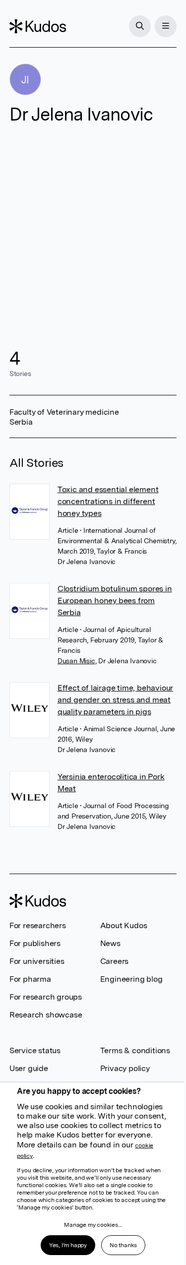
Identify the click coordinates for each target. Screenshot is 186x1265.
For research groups (45, 997)
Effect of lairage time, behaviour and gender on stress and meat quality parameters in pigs (115, 699)
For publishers (35, 943)
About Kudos (123, 925)
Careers (114, 961)
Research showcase (45, 1014)
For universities (36, 961)
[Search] (140, 26)
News (110, 943)
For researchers (37, 925)
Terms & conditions (135, 1050)
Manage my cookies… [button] (93, 1224)
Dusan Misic (76, 661)
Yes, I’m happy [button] (68, 1245)
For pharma (30, 979)
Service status (35, 1050)
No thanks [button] (123, 1245)
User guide (28, 1068)
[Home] (37, 26)
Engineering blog (131, 979)
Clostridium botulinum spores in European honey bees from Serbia (115, 600)
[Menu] (166, 26)
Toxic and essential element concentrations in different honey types (108, 501)
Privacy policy (125, 1068)
